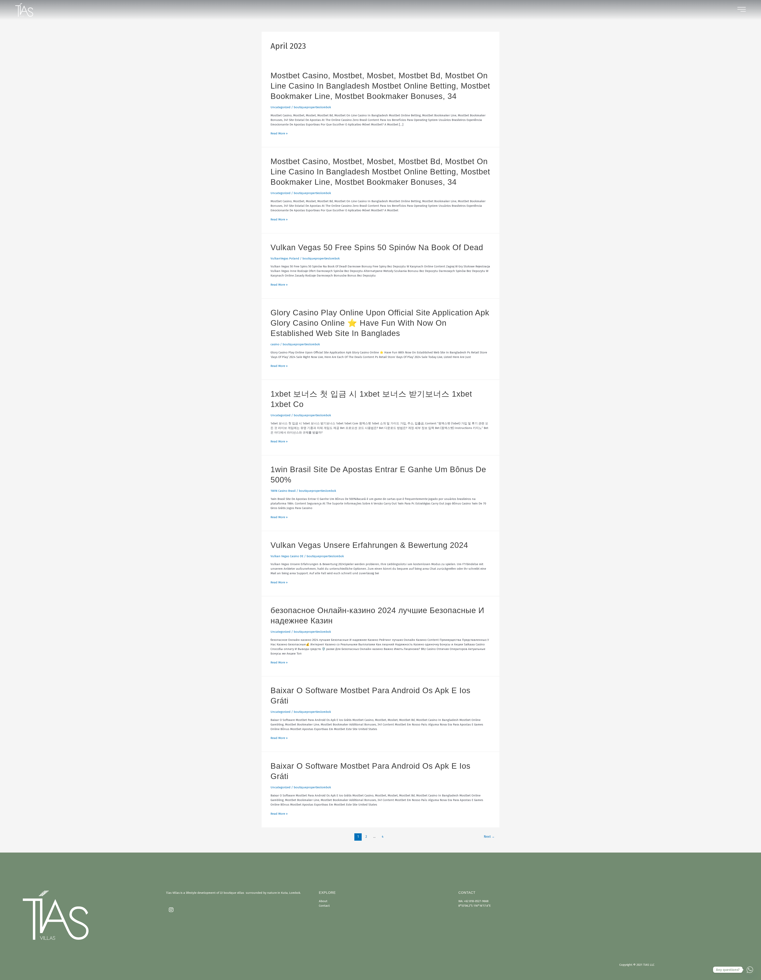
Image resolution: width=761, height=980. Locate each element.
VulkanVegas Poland (285, 258)
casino (275, 344)
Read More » (279, 133)
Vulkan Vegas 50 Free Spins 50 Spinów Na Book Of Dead (377, 247)
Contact (324, 905)
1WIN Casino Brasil (283, 491)
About (323, 901)
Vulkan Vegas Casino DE (287, 556)
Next (489, 836)
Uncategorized (281, 107)
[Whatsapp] (750, 969)
